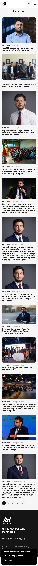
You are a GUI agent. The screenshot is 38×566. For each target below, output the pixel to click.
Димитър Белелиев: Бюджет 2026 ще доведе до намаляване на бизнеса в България (18, 447)
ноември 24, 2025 (18, 326)
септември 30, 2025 (18, 481)
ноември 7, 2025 (17, 443)
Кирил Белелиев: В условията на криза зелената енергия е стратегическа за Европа (18, 132)
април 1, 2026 (16, 128)
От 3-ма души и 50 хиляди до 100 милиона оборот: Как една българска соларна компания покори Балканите (18, 297)
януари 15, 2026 (17, 244)
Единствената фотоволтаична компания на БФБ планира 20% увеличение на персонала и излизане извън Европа (19, 407)
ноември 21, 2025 (18, 401)
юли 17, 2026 (16, 45)
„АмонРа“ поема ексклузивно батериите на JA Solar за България (19, 86)
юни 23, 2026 (16, 82)
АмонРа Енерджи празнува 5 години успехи (17, 369)
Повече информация (14, 556)
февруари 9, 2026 (18, 201)
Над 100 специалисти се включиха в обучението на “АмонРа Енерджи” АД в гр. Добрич (18, 171)
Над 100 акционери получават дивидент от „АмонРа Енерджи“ (18, 49)
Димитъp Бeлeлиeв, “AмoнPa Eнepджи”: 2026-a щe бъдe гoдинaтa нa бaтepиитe (15, 331)
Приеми (8, 560)
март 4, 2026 (16, 166)
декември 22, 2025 (18, 291)
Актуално (6, 45)
